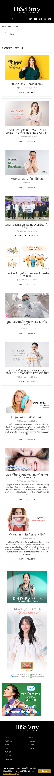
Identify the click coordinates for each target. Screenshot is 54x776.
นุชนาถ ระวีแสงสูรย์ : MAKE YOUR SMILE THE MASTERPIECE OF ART (27, 372)
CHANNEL (9, 760)
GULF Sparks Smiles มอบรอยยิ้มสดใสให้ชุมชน (27, 226)
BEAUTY (21, 92)
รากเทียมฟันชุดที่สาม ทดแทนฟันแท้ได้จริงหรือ (27, 274)
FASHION (8, 752)
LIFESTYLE (18, 236)
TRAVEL (8, 756)
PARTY (7, 737)
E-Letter (31, 748)
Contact (31, 745)
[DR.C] (21, 699)
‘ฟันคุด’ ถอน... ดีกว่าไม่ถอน (27, 84)
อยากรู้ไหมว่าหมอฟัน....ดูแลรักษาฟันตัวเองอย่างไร (27, 476)
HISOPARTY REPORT (32, 236)
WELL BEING (31, 92)
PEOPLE (8, 741)
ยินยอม (44, 771)
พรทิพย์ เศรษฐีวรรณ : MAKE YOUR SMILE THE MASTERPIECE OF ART (27, 131)
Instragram (32, 741)
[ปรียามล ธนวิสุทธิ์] (27, 587)
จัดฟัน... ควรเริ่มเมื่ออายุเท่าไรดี (27, 534)
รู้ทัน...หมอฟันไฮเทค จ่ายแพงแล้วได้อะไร (27, 323)
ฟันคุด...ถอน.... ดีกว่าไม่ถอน (27, 417)
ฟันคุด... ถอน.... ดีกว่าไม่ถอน (27, 178)
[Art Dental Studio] (27, 643)
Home (30, 737)
